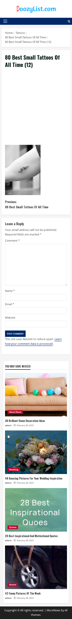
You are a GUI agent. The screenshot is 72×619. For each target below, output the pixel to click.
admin (8, 425)
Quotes (12, 527)
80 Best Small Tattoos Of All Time (26, 204)
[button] (5, 21)
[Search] (69, 21)
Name (10, 291)
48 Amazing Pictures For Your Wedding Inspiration (33, 478)
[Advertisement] (36, 110)
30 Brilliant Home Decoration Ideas (25, 421)
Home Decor (15, 412)
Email (9, 304)
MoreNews (53, 610)
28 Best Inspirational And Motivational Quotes (31, 536)
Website (10, 317)
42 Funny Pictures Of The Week (23, 593)
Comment (12, 240)
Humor (12, 584)
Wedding (13, 469)
